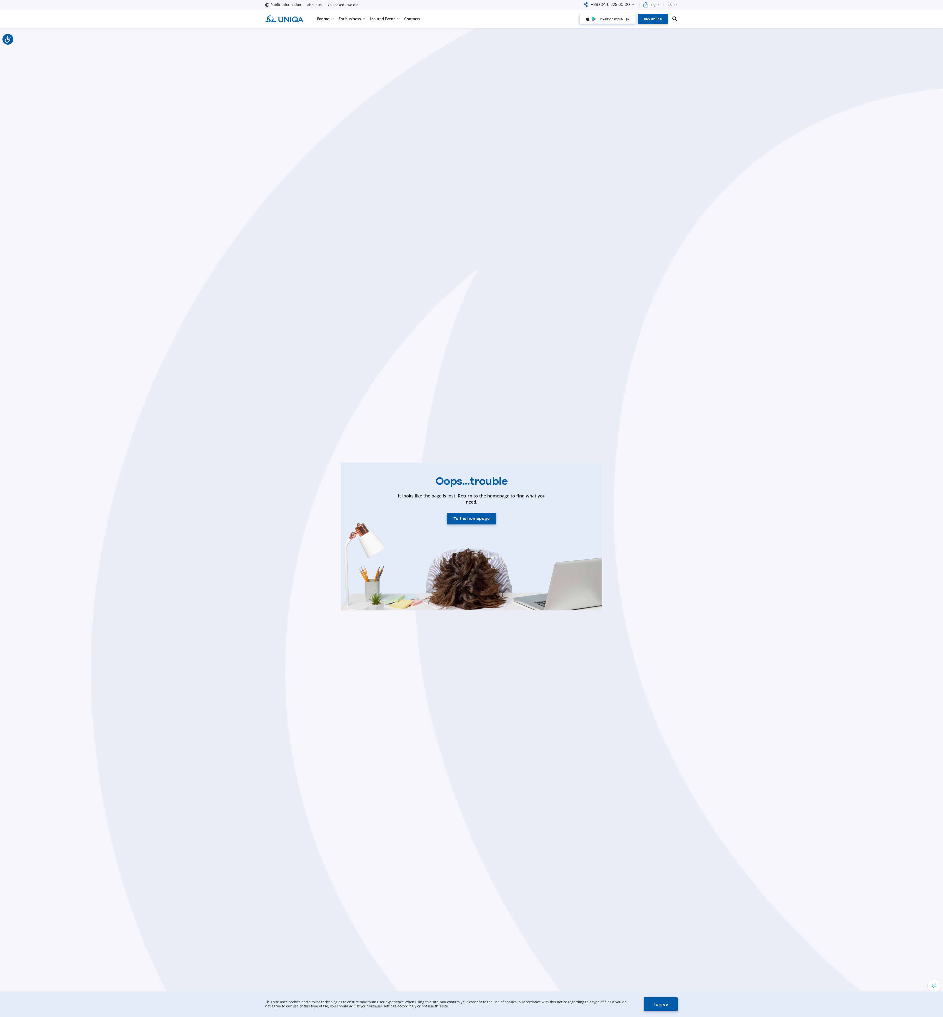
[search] (675, 19)
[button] (633, 4)
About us (314, 5)
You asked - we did (343, 5)
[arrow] (934, 985)
